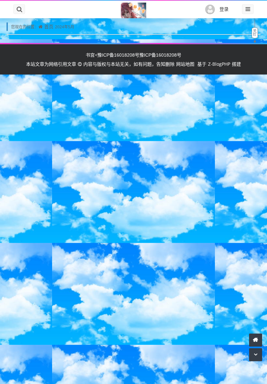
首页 (48, 26)
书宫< (91, 55)
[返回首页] (255, 340)
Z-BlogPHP (219, 64)
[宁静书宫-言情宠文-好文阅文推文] (133, 10)
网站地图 (185, 64)
